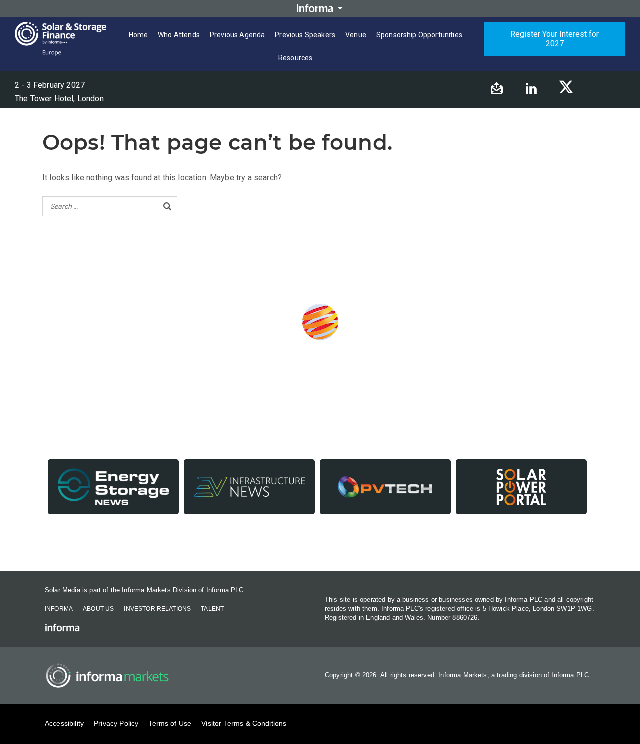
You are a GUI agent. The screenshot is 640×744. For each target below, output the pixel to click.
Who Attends (179, 35)
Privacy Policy (116, 724)
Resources (295, 58)
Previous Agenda (237, 35)
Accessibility (64, 724)
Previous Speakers (305, 35)
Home (138, 35)
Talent (212, 609)
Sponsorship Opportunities (419, 35)
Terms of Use (170, 724)
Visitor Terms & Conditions (244, 724)
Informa (59, 609)
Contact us (320, 543)
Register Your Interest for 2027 (554, 39)
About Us (98, 609)
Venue (356, 35)
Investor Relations (157, 609)
